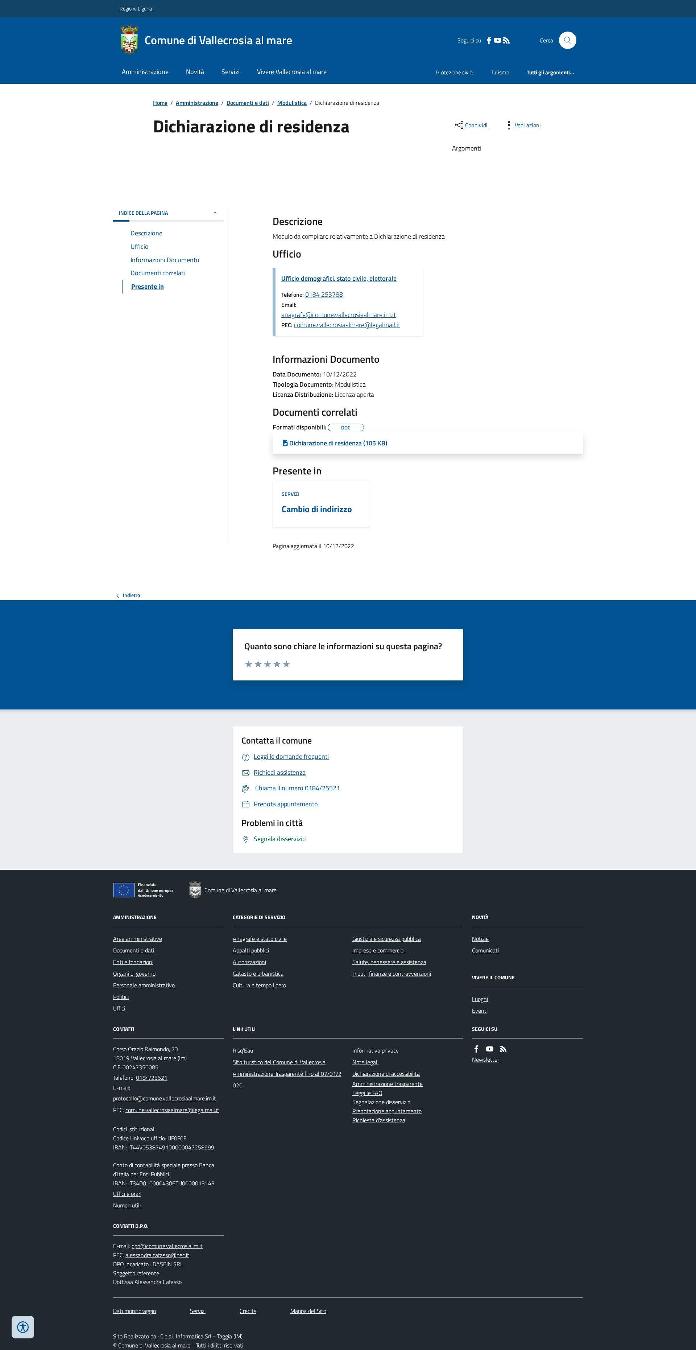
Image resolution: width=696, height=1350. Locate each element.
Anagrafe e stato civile (260, 938)
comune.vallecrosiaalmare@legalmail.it (347, 325)
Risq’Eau (243, 1050)
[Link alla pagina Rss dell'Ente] (503, 1049)
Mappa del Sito (308, 1310)
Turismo (500, 72)
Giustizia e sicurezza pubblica (386, 938)
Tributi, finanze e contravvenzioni (391, 973)
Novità (195, 72)
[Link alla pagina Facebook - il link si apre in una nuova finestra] (489, 40)
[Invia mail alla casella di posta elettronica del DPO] (167, 1246)
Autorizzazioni (249, 962)
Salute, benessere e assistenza (389, 962)
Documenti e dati (248, 102)
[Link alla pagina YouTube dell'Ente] (489, 1049)
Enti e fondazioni (133, 962)
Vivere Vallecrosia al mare (292, 72)
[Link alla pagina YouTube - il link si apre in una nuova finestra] (497, 40)
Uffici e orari (127, 1193)
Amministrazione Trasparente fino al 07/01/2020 (287, 1079)
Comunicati (485, 950)
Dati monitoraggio (134, 1310)
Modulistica (292, 102)
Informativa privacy (375, 1050)
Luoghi (480, 999)
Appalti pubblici (251, 950)
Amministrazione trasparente (387, 1083)
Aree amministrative (137, 938)
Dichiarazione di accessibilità (386, 1073)
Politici (121, 996)
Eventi (480, 1010)
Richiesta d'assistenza (378, 1120)
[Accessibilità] (23, 1327)
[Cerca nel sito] (564, 40)
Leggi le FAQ (367, 1092)
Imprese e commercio (377, 950)
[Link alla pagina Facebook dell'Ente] (476, 1049)
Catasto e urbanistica (258, 973)
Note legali (365, 1062)
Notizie (480, 938)
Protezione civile (454, 72)
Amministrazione (145, 72)
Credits (248, 1310)
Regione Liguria (136, 8)
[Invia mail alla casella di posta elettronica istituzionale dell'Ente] (164, 1098)
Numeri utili (127, 1205)
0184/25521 (151, 1077)
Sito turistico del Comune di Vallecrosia (279, 1062)
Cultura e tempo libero (259, 985)
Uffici (119, 1008)
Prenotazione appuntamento (387, 1111)
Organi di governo (134, 973)
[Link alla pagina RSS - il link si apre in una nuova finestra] (506, 40)
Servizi (230, 72)
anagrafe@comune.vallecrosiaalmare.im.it (338, 315)
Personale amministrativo (144, 985)
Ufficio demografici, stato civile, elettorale (339, 278)
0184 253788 (324, 294)
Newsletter (485, 1059)
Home (160, 102)
